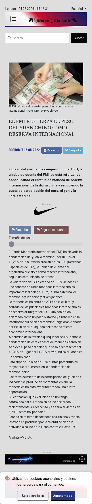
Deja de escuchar (53, 230)
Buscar (79, 38)
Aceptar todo (63, 496)
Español (77, 9)
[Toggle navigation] (14, 19)
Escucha (21, 230)
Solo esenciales (33, 496)
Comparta (52, 150)
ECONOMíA (16, 149)
